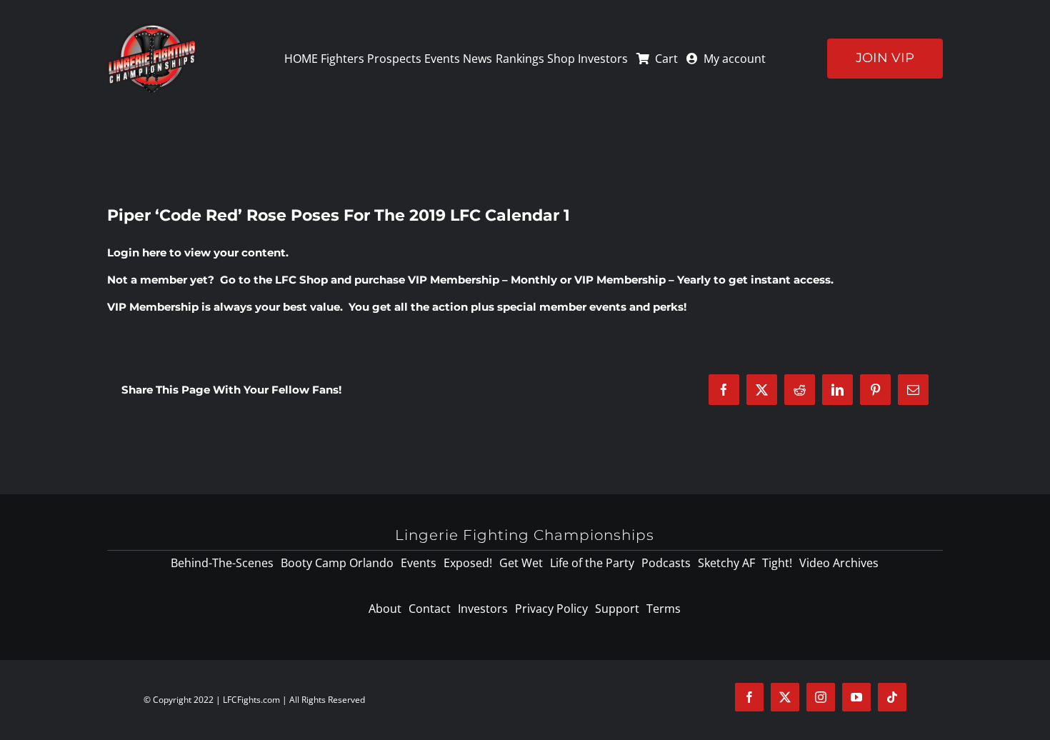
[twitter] (785, 697)
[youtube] (856, 697)
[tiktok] (892, 697)
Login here (136, 252)
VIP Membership (153, 307)
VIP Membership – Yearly (642, 279)
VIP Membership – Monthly (482, 279)
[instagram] (820, 697)
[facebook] (749, 697)
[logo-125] (151, 28)
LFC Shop (301, 279)
